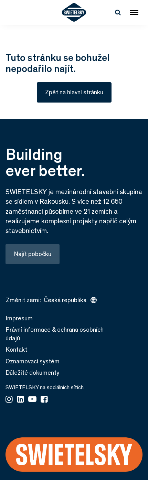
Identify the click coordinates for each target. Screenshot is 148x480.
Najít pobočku (32, 254)
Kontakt (16, 349)
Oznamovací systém (33, 361)
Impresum (19, 318)
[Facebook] (44, 400)
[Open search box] (117, 12)
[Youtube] (32, 400)
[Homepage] (74, 12)
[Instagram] (9, 400)
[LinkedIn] (20, 400)
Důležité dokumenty (32, 372)
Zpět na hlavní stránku (74, 92)
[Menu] (134, 12)
